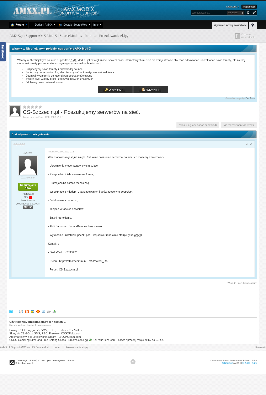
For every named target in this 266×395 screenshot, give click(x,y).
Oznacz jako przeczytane (51, 360)
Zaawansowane (248, 12)
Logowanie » (232, 6)
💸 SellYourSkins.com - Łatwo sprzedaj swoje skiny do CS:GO (126, 339)
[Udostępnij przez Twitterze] (11, 311)
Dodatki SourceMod (74, 24)
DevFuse (250, 98)
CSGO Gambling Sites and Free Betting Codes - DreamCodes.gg (48, 339)
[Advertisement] (85, 296)
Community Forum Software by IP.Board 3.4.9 (234, 360)
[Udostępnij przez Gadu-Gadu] (38, 311)
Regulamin (260, 347)
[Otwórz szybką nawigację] (253, 25)
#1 (247, 144)
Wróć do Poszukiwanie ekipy (242, 283)
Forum (19, 24)
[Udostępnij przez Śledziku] (32, 311)
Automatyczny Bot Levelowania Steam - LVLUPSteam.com (45, 336)
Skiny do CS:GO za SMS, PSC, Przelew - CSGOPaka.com (45, 333)
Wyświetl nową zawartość (230, 25)
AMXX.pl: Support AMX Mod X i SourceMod (24, 347)
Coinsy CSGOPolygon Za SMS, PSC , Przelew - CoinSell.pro (46, 330)
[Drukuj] (48, 311)
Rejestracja (249, 6)
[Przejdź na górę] (133, 361)
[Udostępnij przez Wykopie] (21, 311)
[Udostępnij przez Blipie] (27, 311)
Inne (96, 24)
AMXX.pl (237, 363)
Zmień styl (21, 360)
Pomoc (71, 360)
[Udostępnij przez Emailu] (43, 311)
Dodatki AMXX (43, 24)
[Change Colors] (253, 12)
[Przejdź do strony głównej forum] (55, 10)
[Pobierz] (54, 311)
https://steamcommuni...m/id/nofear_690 (83, 261)
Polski (33, 360)
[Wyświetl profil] (28, 165)
